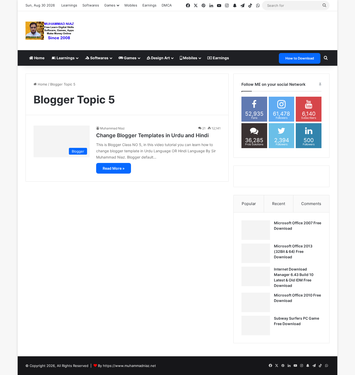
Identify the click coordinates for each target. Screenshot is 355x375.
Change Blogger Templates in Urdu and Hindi (152, 135)
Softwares (90, 5)
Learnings (69, 5)
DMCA (167, 5)
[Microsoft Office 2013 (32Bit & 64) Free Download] (255, 253)
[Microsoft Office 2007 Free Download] (255, 230)
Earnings (149, 5)
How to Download (299, 58)
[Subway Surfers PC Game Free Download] (255, 325)
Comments (311, 203)
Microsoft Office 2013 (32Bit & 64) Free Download (293, 251)
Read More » (113, 168)
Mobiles (130, 5)
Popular (249, 203)
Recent (278, 203)
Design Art (160, 58)
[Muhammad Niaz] (49, 31)
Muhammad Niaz (112, 128)
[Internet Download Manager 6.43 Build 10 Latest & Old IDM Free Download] (255, 276)
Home (38, 58)
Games (129, 58)
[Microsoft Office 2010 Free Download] (255, 302)
